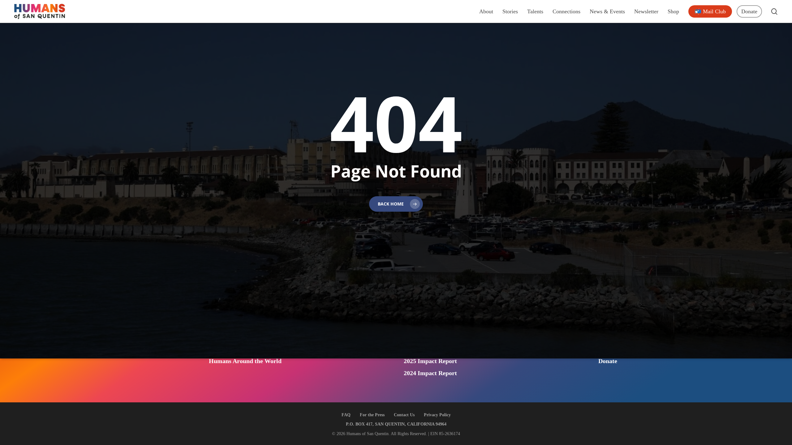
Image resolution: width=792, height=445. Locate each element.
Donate (607, 361)
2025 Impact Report (430, 361)
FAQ (346, 415)
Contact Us (404, 415)
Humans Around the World (245, 361)
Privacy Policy (437, 415)
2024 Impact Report (430, 373)
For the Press (372, 415)
